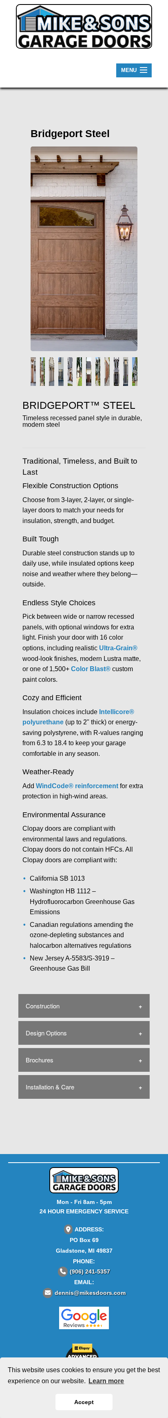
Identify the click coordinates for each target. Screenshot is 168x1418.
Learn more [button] (106, 1380)
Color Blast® (91, 668)
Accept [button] (84, 1402)
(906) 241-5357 (90, 1271)
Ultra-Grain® (118, 648)
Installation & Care (50, 1086)
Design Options (46, 1032)
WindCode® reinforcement (77, 785)
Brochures (39, 1059)
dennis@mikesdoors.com (90, 1293)
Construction (43, 1005)
